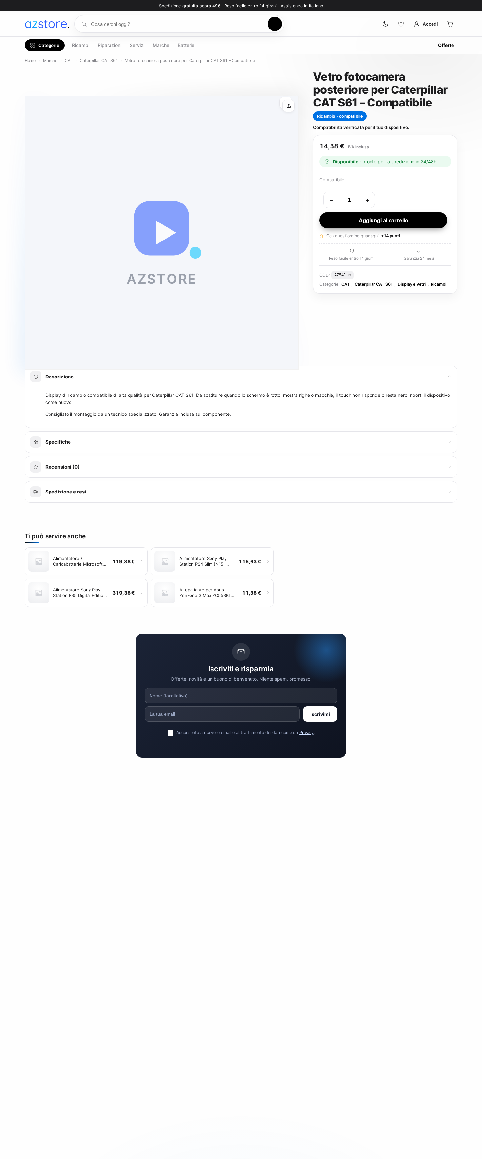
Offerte (446, 45)
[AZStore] (47, 24)
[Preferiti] (401, 24)
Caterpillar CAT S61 (99, 60)
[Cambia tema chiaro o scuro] (385, 24)
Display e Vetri (412, 284)
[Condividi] (288, 106)
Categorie (48, 45)
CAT (68, 60)
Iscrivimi (320, 714)
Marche (161, 45)
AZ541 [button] (340, 275)
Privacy (306, 732)
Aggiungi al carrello (383, 220)
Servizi (137, 45)
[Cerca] (275, 24)
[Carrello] (450, 24)
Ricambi (80, 45)
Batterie (186, 45)
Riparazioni (109, 45)
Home (30, 60)
